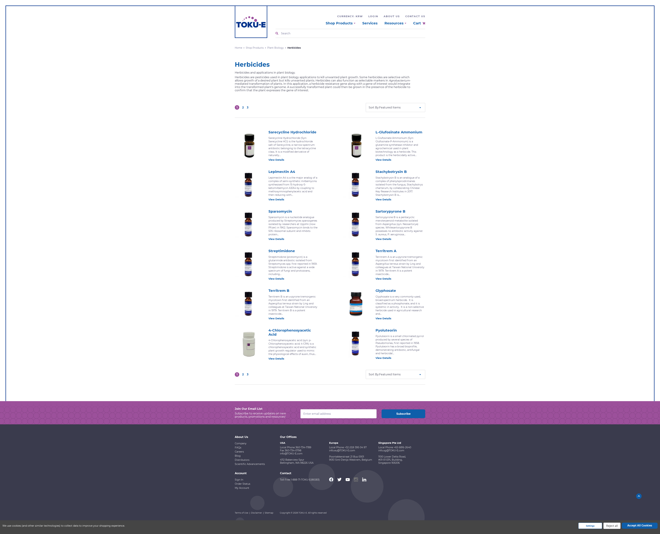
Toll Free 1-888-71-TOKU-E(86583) (300, 479)
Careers (239, 451)
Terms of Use (241, 512)
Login (373, 16)
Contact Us (415, 16)
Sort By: (374, 107)
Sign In (239, 479)
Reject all (612, 526)
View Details (276, 159)
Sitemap (269, 512)
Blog (238, 455)
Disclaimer (256, 512)
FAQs (238, 447)
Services (370, 23)
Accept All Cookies (639, 525)
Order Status (242, 483)
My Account (242, 487)
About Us (392, 16)
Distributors (242, 459)
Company (240, 443)
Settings (590, 525)
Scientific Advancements (250, 464)
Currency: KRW (350, 16)
